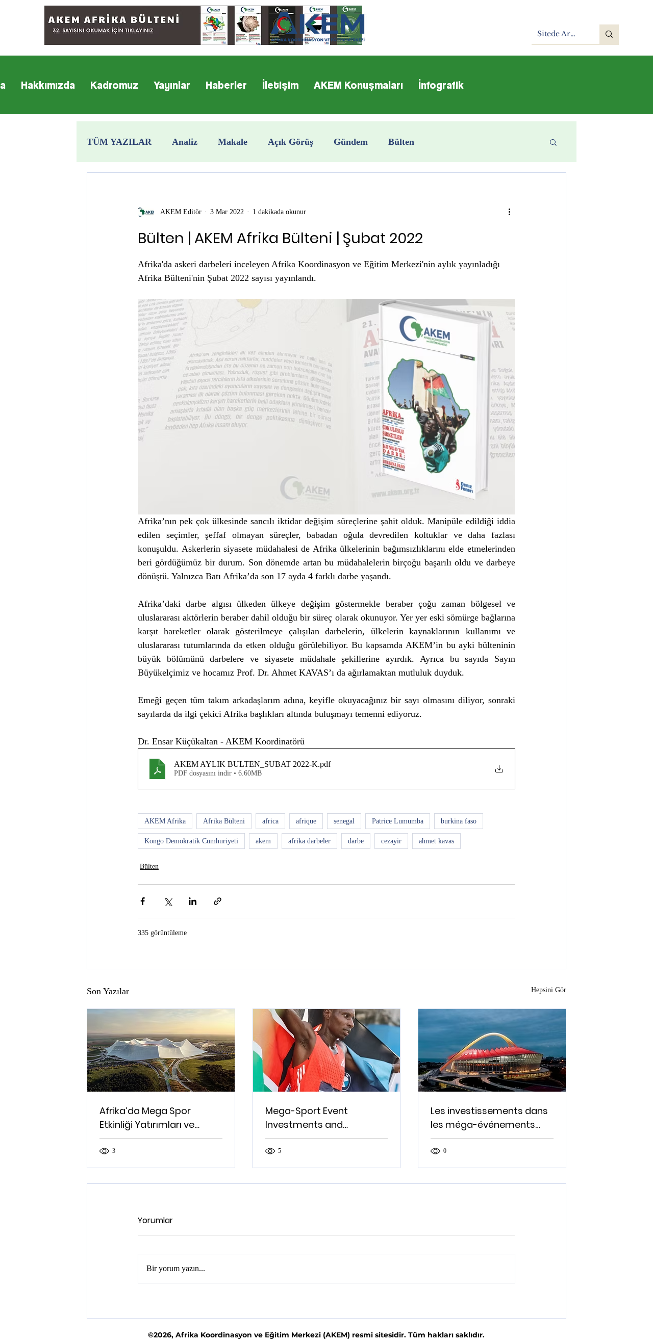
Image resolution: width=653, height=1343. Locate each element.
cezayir (391, 841)
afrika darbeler (309, 841)
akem (263, 841)
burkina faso (458, 821)
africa (270, 821)
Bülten (401, 142)
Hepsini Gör (548, 990)
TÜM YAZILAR (119, 142)
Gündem (351, 142)
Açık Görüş (290, 142)
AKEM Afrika (165, 821)
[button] (553, 142)
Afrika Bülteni (224, 821)
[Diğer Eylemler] (509, 211)
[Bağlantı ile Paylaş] (217, 901)
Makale (232, 142)
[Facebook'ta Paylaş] (142, 901)
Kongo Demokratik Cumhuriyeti (191, 841)
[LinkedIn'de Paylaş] (192, 901)
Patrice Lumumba (397, 821)
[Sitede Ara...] (609, 34)
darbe (356, 841)
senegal (344, 821)
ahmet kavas (436, 841)
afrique (306, 821)
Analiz (184, 142)
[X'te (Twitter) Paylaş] (167, 901)
